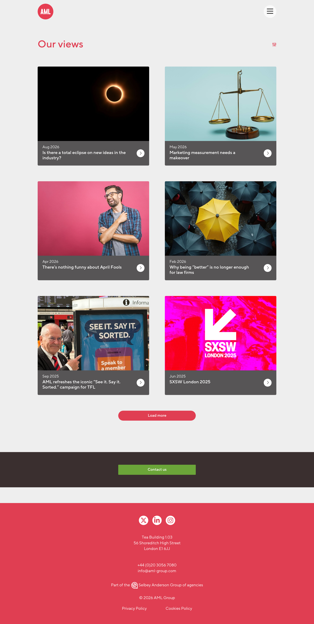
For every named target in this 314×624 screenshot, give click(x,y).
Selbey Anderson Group (160, 585)
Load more (157, 415)
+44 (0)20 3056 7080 (157, 565)
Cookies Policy (179, 608)
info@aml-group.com (157, 571)
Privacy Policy (134, 608)
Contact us (157, 469)
